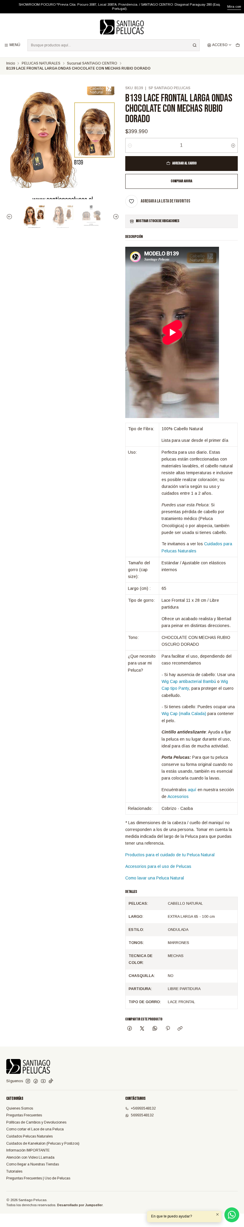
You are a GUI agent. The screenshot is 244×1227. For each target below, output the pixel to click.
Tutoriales (14, 1171)
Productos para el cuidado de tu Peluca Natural (170, 854)
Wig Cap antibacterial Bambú (189, 681)
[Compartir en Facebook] (129, 1029)
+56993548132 (143, 1108)
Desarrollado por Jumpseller (80, 1205)
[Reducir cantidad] (130, 145)
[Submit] (195, 45)
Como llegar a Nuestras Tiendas (32, 1164)
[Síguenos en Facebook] (35, 1081)
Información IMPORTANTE (28, 1150)
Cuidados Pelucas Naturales (29, 1136)
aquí (192, 789)
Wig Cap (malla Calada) (184, 713)
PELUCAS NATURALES (41, 63)
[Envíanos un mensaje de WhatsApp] (231, 1214)
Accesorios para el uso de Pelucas (158, 866)
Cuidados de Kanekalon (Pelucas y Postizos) (42, 1143)
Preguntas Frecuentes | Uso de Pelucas (38, 1178)
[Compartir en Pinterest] (167, 1029)
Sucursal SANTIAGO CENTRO (92, 63)
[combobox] (113, 45)
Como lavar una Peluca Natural (154, 878)
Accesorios (178, 796)
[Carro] (237, 45)
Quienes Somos (19, 1108)
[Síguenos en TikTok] (51, 1081)
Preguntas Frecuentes (24, 1115)
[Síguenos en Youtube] (43, 1081)
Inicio (10, 63)
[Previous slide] (10, 216)
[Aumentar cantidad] (233, 145)
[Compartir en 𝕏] (142, 1029)
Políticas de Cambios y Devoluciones (36, 1122)
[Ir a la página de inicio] (122, 27)
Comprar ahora (181, 181)
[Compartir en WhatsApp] (155, 1029)
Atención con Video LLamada (30, 1157)
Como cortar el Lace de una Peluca (35, 1129)
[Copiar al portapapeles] (180, 1029)
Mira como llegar (228, 6)
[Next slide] (114, 216)
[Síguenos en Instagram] (28, 1081)
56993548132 (142, 1115)
